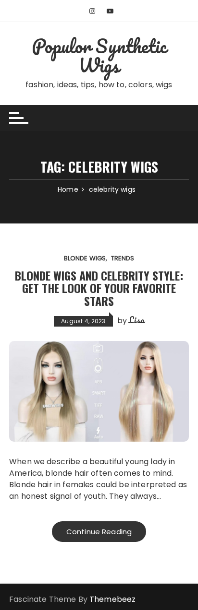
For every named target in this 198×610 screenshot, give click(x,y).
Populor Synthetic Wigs (99, 55)
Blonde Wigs (85, 258)
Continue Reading (99, 532)
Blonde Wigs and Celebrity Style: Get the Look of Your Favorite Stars (99, 288)
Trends (123, 258)
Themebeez (112, 599)
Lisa (136, 320)
